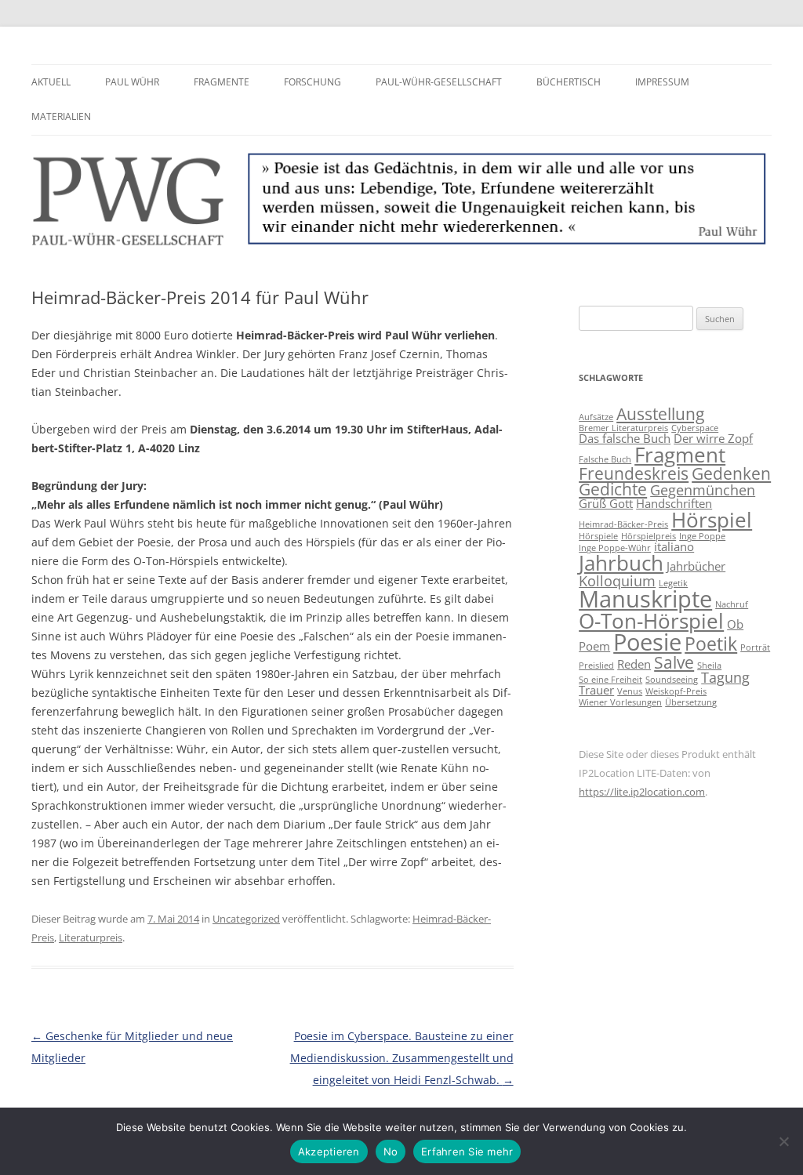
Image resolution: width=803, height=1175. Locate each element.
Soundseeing (671, 679)
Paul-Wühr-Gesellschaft (439, 82)
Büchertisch (568, 82)
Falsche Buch (605, 459)
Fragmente (221, 82)
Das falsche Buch (624, 438)
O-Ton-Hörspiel (651, 621)
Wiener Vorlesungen (620, 702)
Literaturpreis (90, 937)
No (390, 1151)
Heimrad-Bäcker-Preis (623, 524)
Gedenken (731, 473)
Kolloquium (617, 580)
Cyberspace (694, 427)
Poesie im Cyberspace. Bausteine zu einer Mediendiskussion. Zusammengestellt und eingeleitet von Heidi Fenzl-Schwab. (402, 1057)
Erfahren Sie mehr (467, 1151)
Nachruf (731, 604)
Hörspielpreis (648, 536)
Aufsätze (596, 417)
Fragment (679, 455)
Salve (674, 662)
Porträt (755, 647)
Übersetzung (691, 702)
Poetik (711, 643)
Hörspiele (598, 536)
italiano (674, 546)
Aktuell (51, 82)
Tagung (725, 677)
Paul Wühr (132, 82)
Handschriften (674, 503)
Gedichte (613, 489)
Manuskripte (645, 599)
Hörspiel (711, 520)
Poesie (647, 642)
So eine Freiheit (610, 679)
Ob (735, 624)
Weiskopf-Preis (676, 691)
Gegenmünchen (702, 490)
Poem (594, 646)
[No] (783, 1141)
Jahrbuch (621, 563)
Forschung (312, 82)
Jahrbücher (696, 566)
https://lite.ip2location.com (642, 792)
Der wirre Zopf (713, 438)
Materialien (61, 116)
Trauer (596, 690)
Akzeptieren (329, 1151)
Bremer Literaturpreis (623, 427)
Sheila (709, 665)
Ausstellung (660, 414)
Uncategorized (246, 919)
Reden (634, 664)
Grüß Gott (606, 503)
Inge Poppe (702, 536)
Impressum (662, 82)
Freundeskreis (634, 473)
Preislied (596, 665)
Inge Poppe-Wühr (615, 547)
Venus (629, 691)
